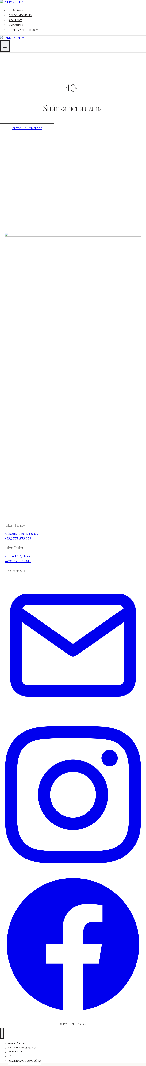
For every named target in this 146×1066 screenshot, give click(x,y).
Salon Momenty (20, 15)
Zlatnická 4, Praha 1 (19, 556)
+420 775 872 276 (18, 539)
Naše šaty (16, 10)
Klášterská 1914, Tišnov (21, 534)
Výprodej (16, 25)
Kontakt (15, 20)
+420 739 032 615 (18, 561)
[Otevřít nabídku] (5, 46)
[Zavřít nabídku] (2, 1033)
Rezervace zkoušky (23, 30)
